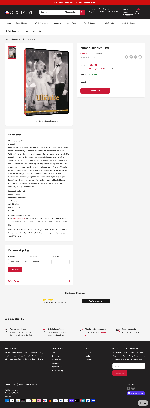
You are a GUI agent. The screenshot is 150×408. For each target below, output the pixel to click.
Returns (89, 360)
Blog (26, 31)
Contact (89, 352)
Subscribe (120, 373)
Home (8, 23)
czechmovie (85, 53)
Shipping (55, 356)
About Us (37, 31)
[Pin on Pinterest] (131, 57)
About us (55, 363)
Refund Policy (13, 281)
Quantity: (84, 82)
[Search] (82, 12)
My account (128, 15)
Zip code (55, 256)
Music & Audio (108, 23)
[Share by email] (140, 57)
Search (54, 352)
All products (15, 39)
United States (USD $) (26, 384)
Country (11, 256)
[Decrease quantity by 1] (91, 82)
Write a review (95, 301)
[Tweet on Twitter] (135, 57)
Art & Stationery (128, 23)
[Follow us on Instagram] (133, 388)
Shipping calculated (96, 69)
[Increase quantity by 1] (104, 82)
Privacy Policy (57, 370)
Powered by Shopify (12, 393)
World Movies (40, 23)
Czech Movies (21, 23)
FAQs (88, 356)
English (8, 384)
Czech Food (71, 23)
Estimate (15, 270)
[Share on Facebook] (126, 57)
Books (56, 23)
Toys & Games (89, 23)
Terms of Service (58, 367)
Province (33, 256)
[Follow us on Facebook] (128, 388)
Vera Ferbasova (19, 218)
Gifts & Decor (11, 31)
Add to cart (95, 91)
